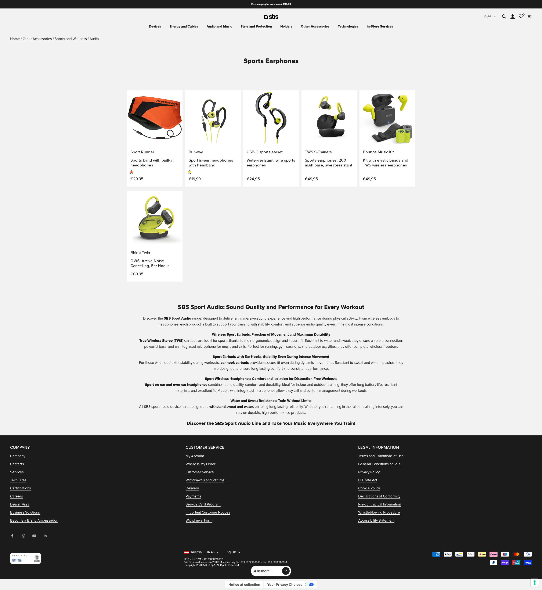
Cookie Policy (369, 488)
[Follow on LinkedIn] (45, 536)
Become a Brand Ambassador (34, 520)
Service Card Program (203, 504)
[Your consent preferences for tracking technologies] (535, 583)
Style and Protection (256, 26)
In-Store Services (380, 26)
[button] (174, 97)
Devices (155, 26)
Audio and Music (219, 26)
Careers (16, 496)
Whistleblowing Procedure (379, 512)
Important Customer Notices (208, 512)
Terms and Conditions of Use (381, 456)
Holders (286, 26)
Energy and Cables (184, 26)
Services (17, 472)
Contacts (17, 464)
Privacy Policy (369, 472)
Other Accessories (315, 26)
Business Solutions (25, 512)
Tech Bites (18, 480)
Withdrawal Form (199, 520)
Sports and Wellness (71, 39)
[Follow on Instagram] (23, 536)
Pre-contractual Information (379, 504)
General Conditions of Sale (379, 464)
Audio (94, 39)
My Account (195, 456)
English (487, 16)
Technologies (348, 26)
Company (17, 456)
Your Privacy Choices (284, 584)
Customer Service (200, 472)
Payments (193, 496)
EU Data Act (367, 480)
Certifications (20, 488)
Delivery (192, 488)
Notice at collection (244, 584)
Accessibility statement (376, 520)
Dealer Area (19, 504)
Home (15, 39)
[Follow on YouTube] (34, 536)
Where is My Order (201, 464)
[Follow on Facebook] (12, 536)
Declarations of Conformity (379, 496)
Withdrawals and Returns (205, 480)
